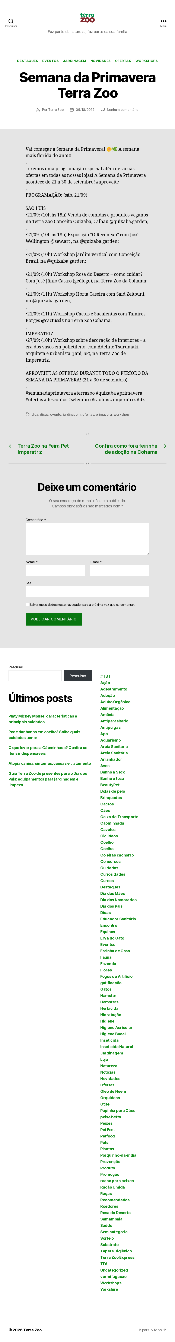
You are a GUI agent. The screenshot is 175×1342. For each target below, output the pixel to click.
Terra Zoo (56, 109)
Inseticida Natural (116, 1046)
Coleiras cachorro (117, 855)
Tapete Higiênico (116, 1251)
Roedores (109, 1206)
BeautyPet (110, 785)
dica (35, 414)
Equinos (107, 932)
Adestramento (113, 689)
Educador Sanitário (118, 919)
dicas (44, 414)
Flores (106, 970)
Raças (106, 1193)
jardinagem (71, 414)
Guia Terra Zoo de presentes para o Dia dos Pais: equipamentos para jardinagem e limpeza (48, 779)
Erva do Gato (112, 938)
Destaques (27, 61)
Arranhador (111, 759)
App (104, 734)
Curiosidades (112, 874)
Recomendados (115, 1200)
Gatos (105, 989)
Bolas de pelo (112, 791)
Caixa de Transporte (119, 817)
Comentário (36, 520)
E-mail (96, 562)
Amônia (107, 714)
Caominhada (112, 823)
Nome (32, 562)
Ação (105, 682)
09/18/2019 (85, 109)
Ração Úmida (112, 1187)
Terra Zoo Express (117, 1257)
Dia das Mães (112, 893)
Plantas (107, 1149)
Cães (105, 810)
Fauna (106, 957)
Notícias (107, 1072)
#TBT (105, 676)
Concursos (110, 861)
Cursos (107, 880)
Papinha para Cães (117, 1110)
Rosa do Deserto (115, 1212)
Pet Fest (107, 1129)
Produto (107, 1168)
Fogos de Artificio (116, 976)
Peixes (106, 1123)
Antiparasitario (114, 721)
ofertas (88, 414)
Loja (104, 1059)
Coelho (106, 842)
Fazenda (108, 963)
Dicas (105, 912)
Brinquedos (111, 797)
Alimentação (112, 708)
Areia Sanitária (114, 753)
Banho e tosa (112, 778)
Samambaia (111, 1219)
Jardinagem (74, 61)
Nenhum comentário (123, 109)
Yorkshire (109, 1289)
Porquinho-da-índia (118, 1155)
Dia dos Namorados (118, 900)
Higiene (107, 1021)
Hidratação (110, 1015)
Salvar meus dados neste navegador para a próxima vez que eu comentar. (82, 605)
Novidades (100, 61)
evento (55, 414)
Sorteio (107, 1238)
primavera (104, 414)
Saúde (106, 1225)
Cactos (107, 804)
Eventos (50, 61)
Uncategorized (114, 1270)
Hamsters (109, 1002)
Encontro (108, 925)
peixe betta (110, 1117)
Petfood (107, 1136)
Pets (104, 1142)
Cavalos (107, 829)
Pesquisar (16, 667)
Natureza (108, 1066)
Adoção (107, 695)
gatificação (110, 983)
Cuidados (109, 868)
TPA (104, 1264)
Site (28, 583)
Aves (104, 765)
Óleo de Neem (113, 1091)
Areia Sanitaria (114, 746)
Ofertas (123, 61)
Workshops (147, 61)
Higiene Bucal (113, 1034)
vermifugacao (113, 1276)
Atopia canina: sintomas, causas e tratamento (50, 763)
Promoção (109, 1174)
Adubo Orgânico (115, 702)
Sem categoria (114, 1232)
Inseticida (109, 1040)
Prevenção (110, 1161)
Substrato (109, 1244)
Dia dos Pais (111, 906)
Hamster (108, 995)
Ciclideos (109, 836)
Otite (104, 1104)
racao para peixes (117, 1181)
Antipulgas (110, 727)
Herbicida (109, 1008)
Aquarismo (110, 740)
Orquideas (110, 1098)
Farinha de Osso (115, 951)
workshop (121, 414)
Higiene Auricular (116, 1027)
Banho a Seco (112, 772)
